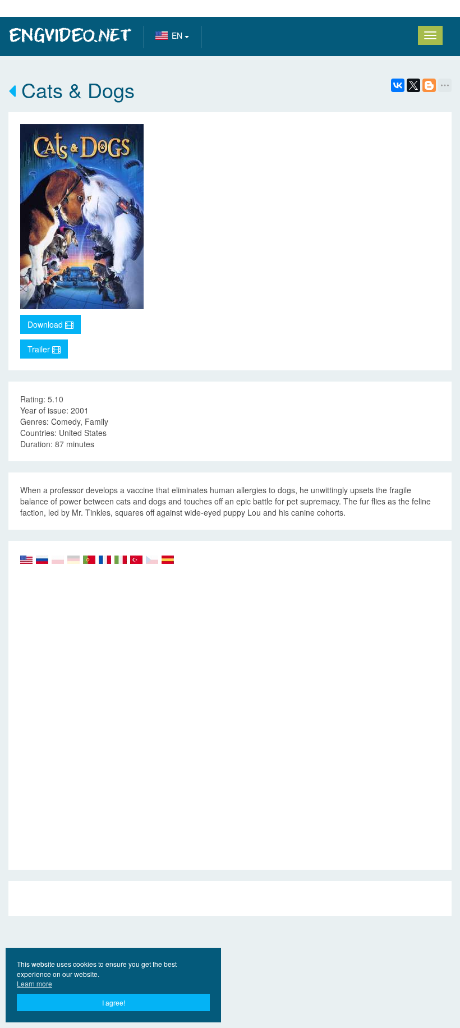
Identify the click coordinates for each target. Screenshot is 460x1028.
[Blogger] (429, 85)
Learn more (34, 983)
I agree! (113, 1002)
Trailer (39, 349)
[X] (413, 85)
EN (178, 35)
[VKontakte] (397, 85)
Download (46, 324)
